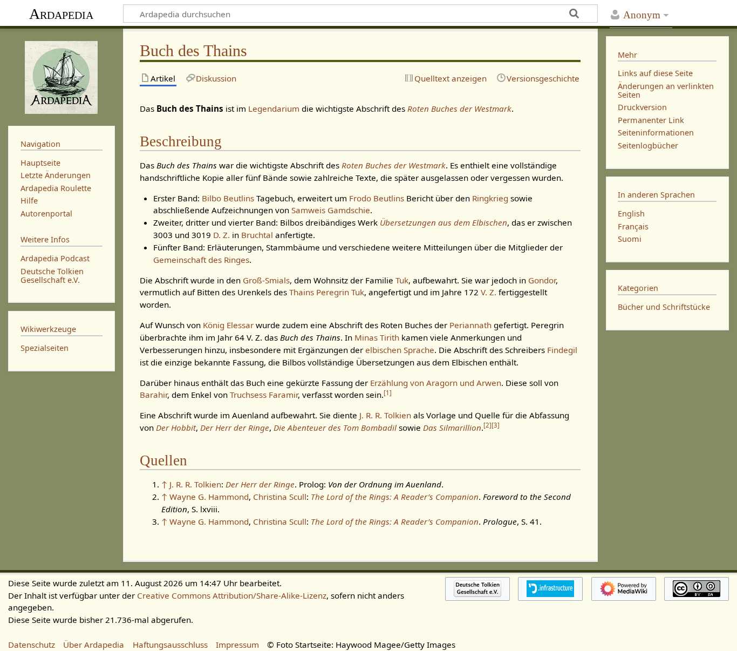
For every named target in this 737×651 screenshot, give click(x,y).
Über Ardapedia (93, 644)
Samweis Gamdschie (330, 210)
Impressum (237, 644)
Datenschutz (31, 644)
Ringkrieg (490, 198)
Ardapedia (61, 13)
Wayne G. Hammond (209, 496)
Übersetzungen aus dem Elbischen (443, 222)
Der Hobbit (176, 427)
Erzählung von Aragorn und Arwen (435, 382)
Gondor (542, 280)
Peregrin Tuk (340, 292)
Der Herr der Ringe (234, 427)
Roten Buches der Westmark (459, 108)
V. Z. (488, 292)
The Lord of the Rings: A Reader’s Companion (395, 496)
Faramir (283, 394)
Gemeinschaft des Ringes (201, 259)
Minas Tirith (376, 337)
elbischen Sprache (399, 349)
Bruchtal (257, 234)
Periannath (470, 325)
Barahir (153, 394)
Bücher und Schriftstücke (664, 307)
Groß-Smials (266, 280)
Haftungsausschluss (170, 644)
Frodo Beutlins (376, 198)
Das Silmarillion (452, 427)
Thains (301, 292)
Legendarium (273, 108)
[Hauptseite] (61, 76)
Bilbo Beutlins (228, 198)
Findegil (562, 349)
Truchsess (248, 394)
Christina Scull (279, 496)
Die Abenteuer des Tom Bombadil (335, 427)
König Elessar (228, 325)
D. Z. (221, 234)
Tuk (401, 280)
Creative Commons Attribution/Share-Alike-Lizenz (231, 595)
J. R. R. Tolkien (385, 415)
